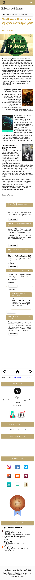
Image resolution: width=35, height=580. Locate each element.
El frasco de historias (12, 8)
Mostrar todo (29, 552)
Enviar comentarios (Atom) (21, 377)
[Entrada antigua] (30, 372)
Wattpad (24, 14)
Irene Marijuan (14, 204)
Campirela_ (8, 547)
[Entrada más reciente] (4, 372)
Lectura (8, 14)
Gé (9, 271)
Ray (9, 249)
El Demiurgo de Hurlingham (14, 536)
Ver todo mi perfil (17, 405)
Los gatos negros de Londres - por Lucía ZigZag (9, 147)
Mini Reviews (16, 14)
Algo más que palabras (13, 527)
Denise (10, 223)
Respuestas (11, 290)
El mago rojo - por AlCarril (11, 90)
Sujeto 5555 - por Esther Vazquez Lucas (22, 117)
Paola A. (11, 317)
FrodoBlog (8, 541)
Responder (13, 219)
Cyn (13, 293)
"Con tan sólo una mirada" (13, 529)
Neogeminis (8, 531)
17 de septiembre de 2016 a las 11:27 (21, 271)
